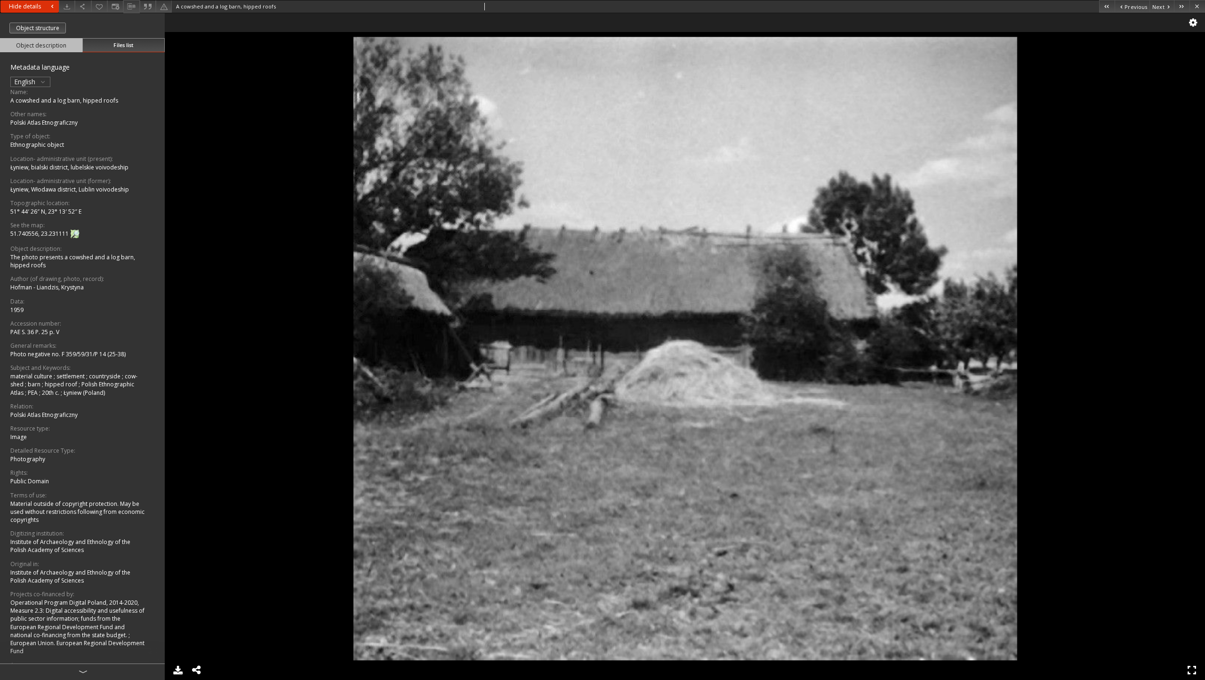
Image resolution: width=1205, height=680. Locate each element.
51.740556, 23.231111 (40, 234)
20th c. (51, 393)
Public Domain (29, 481)
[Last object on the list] (1181, 6)
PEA (33, 393)
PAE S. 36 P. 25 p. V (34, 332)
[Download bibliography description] (131, 6)
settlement (71, 376)
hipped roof (62, 384)
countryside (105, 376)
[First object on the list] (1107, 6)
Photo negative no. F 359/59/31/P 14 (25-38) (68, 354)
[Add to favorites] (99, 6)
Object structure (37, 28)
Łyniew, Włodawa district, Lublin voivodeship (69, 189)
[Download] (67, 6)
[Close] (1197, 6)
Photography (27, 459)
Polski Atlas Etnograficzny (44, 123)
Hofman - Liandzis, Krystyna (47, 287)
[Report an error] (164, 6)
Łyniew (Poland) (84, 393)
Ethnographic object (37, 145)
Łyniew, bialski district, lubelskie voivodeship (69, 167)
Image (18, 437)
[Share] (83, 6)
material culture (32, 376)
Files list (123, 44)
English (25, 81)
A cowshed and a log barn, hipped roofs (64, 100)
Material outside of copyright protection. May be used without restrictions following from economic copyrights (77, 512)
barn (35, 384)
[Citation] (148, 6)
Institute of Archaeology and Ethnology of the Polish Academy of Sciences (70, 546)
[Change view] (115, 6)
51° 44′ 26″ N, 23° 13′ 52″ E (45, 212)
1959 (17, 310)
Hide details (25, 6)
